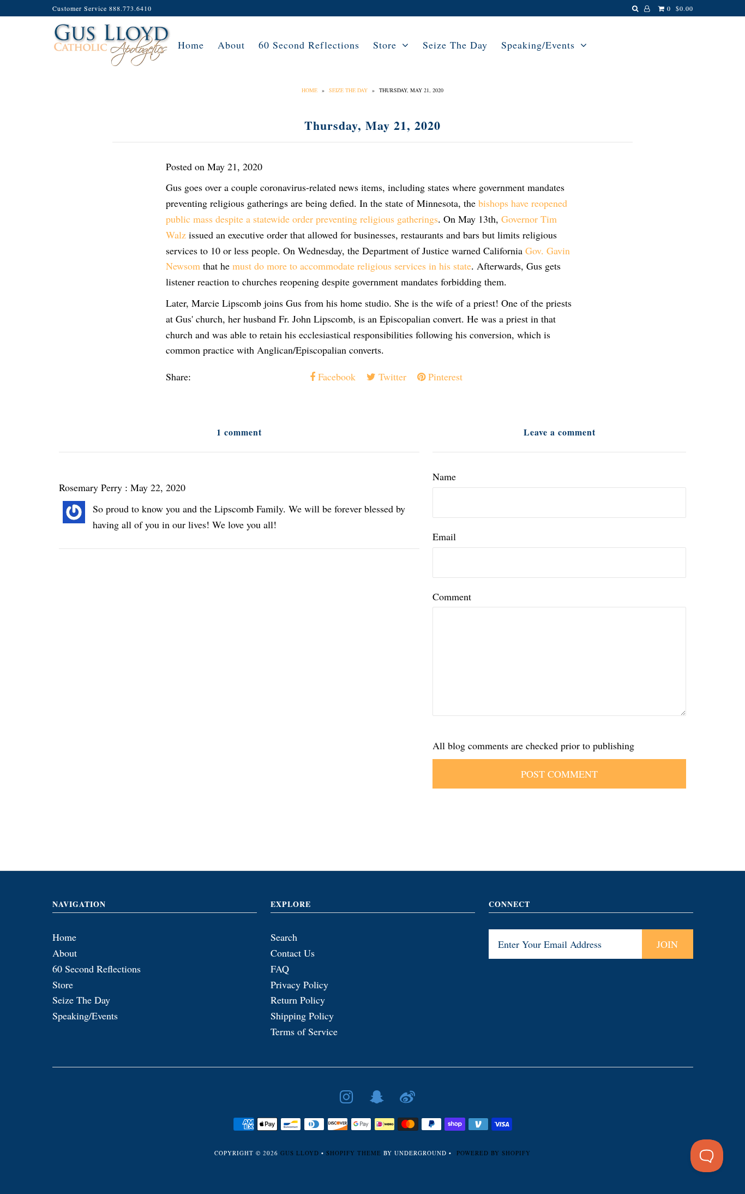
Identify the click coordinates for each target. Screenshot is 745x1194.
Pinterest (443, 376)
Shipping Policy (302, 1015)
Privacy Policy (299, 984)
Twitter (391, 376)
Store (384, 44)
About (231, 44)
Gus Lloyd (299, 1153)
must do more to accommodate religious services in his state (351, 265)
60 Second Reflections (309, 44)
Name (444, 476)
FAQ (280, 968)
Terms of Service (304, 1031)
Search (284, 937)
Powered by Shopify (493, 1153)
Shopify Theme (353, 1153)
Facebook (335, 376)
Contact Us (293, 952)
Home (191, 44)
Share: (178, 376)
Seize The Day (455, 44)
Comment (451, 596)
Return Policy (298, 999)
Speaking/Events (538, 44)
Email (444, 536)
